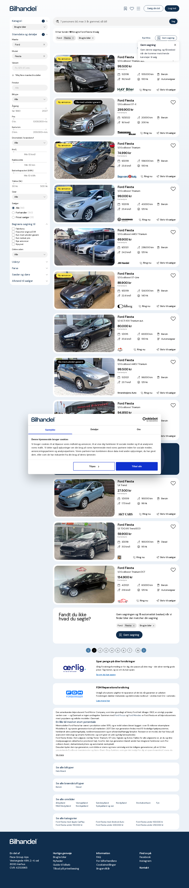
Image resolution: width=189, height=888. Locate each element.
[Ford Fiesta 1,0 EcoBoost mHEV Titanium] (116, 247)
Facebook (145, 857)
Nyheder (58, 861)
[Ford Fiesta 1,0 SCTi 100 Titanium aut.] (116, 333)
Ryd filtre (146, 38)
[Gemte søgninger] (125, 8)
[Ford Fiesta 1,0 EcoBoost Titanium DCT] (116, 584)
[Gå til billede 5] (87, 88)
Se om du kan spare (105, 674)
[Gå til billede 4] (86, 88)
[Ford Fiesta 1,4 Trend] (116, 498)
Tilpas (92, 466)
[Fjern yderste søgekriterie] (73, 38)
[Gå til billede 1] (81, 88)
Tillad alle (137, 466)
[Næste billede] (110, 73)
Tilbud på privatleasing (66, 868)
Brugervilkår (103, 868)
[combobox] (30, 27)
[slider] (13, 108)
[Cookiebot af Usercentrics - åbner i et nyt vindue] (145, 419)
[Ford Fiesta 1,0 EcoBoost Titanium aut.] (116, 73)
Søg (173, 21)
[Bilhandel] (24, 8)
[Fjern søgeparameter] (93, 38)
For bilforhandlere (106, 861)
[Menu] (138, 8)
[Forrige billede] (58, 73)
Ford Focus (120, 715)
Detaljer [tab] (95, 429)
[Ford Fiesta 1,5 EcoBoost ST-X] (116, 117)
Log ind (172, 8)
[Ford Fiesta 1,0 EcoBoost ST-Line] (116, 290)
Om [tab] (139, 429)
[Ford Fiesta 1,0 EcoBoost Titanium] (116, 160)
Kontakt (144, 867)
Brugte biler (59, 857)
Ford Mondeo (135, 715)
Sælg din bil (153, 8)
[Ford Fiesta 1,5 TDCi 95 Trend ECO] (116, 541)
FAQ (98, 857)
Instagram (145, 861)
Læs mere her (103, 700)
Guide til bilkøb (61, 864)
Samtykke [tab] (50, 429)
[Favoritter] (132, 8)
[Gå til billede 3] (84, 88)
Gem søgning (168, 38)
